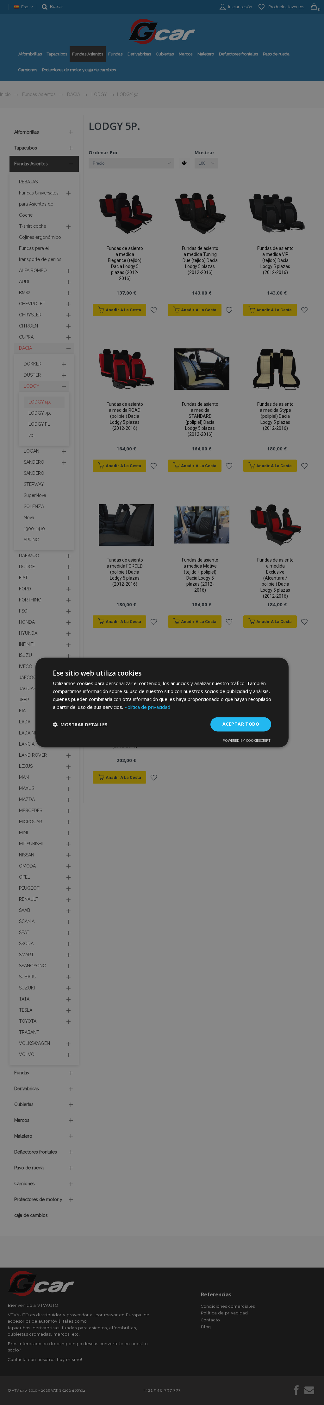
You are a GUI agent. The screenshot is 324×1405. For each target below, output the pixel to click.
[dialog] (162, 702)
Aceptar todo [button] (240, 724)
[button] (80, 724)
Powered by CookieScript (247, 740)
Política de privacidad (147, 707)
